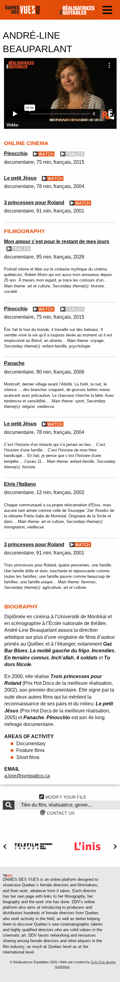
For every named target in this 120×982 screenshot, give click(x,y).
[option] (60, 93)
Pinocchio (16, 153)
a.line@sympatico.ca (27, 775)
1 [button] (108, 118)
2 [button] (112, 118)
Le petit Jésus (20, 178)
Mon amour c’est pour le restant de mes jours (56, 241)
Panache (14, 363)
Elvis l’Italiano (20, 484)
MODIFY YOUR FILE (65, 797)
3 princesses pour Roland (34, 202)
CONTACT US (60, 813)
